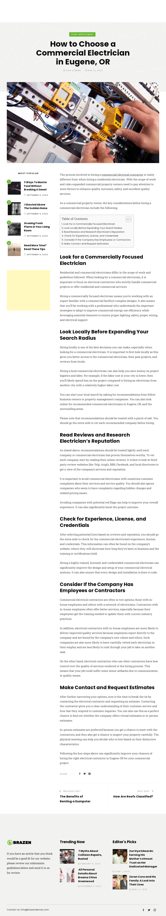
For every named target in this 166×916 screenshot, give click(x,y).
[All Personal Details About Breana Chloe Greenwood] (67, 875)
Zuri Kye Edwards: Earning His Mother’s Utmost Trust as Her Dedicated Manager (143, 858)
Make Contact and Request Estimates (86, 243)
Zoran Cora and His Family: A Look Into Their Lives (142, 880)
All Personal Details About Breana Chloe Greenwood (87, 875)
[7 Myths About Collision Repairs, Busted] (67, 857)
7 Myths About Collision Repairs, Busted (90, 855)
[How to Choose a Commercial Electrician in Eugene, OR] (79, 773)
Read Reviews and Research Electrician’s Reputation (94, 231)
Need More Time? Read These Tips (35, 247)
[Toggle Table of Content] (126, 219)
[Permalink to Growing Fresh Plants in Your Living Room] (14, 230)
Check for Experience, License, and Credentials (91, 235)
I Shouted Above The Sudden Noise (35, 206)
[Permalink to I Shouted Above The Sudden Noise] (14, 209)
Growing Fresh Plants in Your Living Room (37, 227)
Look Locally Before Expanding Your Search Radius (93, 228)
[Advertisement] (28, 290)
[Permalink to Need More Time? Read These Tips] (14, 250)
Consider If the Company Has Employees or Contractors (97, 239)
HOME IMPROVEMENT (82, 34)
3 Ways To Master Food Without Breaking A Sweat (35, 186)
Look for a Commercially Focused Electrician (89, 224)
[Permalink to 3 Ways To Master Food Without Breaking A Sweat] (14, 189)
